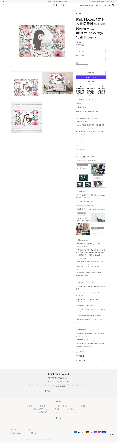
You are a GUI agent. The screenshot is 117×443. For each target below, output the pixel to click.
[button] (3, 5)
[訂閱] (72, 391)
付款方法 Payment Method (75, 409)
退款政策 (33, 439)
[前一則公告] (37, 1)
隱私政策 (39, 439)
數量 (77, 63)
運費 (83, 44)
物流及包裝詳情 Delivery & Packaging (48, 412)
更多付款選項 (91, 81)
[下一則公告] (80, 1)
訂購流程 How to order (60, 409)
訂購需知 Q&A (85, 406)
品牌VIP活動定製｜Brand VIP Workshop (69, 406)
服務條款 (45, 439)
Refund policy (75, 412)
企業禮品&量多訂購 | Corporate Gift (42, 409)
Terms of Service (64, 412)
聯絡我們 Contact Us (32, 406)
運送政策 (50, 439)
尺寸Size (78, 48)
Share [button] (79, 13)
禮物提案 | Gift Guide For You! (48, 406)
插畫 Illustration (80, 55)
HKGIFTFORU (18, 439)
